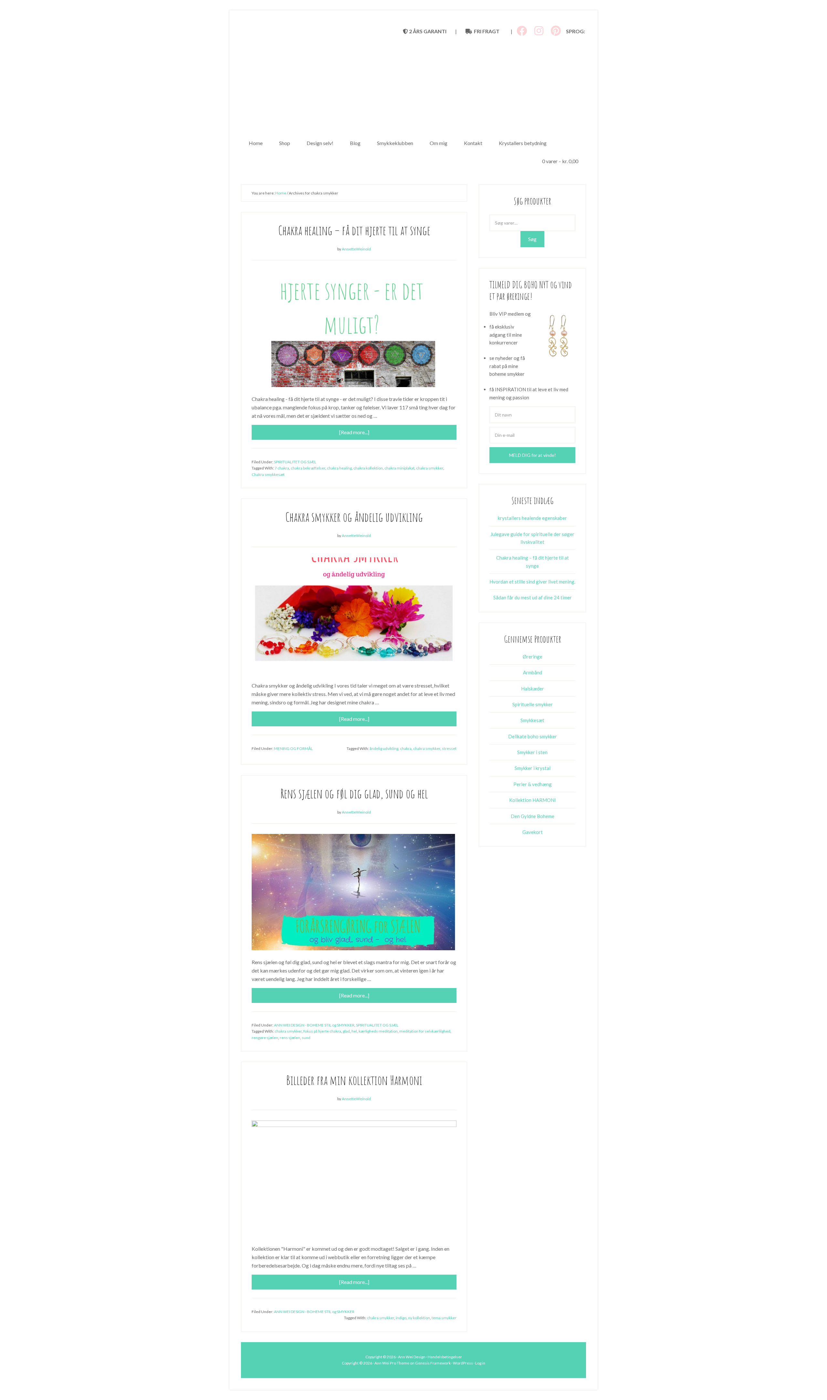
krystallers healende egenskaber (532, 518)
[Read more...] (354, 432)
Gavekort (532, 832)
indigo (401, 1317)
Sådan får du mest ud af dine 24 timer (532, 597)
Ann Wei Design (411, 1356)
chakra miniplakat (399, 468)
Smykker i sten (532, 752)
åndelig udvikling (384, 748)
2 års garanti (427, 31)
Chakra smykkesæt (268, 474)
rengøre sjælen (265, 1037)
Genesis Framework (433, 1363)
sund (306, 1037)
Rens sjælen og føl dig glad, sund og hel (354, 793)
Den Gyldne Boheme (532, 816)
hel (354, 1031)
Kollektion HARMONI (532, 800)
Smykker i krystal (532, 768)
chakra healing (339, 468)
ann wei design (413, 84)
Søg (532, 239)
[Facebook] (521, 31)
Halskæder (532, 688)
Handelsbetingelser (445, 1356)
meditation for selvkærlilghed (424, 1031)
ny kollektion (419, 1317)
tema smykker (444, 1317)
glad (346, 1031)
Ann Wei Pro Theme (391, 1363)
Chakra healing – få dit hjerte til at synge (354, 230)
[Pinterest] (556, 31)
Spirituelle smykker (532, 704)
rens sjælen (290, 1037)
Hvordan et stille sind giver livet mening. (532, 581)
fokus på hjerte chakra (322, 1031)
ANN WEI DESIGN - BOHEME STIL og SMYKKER (314, 1025)
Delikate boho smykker (532, 736)
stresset (449, 748)
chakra (406, 748)
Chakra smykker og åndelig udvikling (354, 517)
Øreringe (532, 656)
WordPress (463, 1363)
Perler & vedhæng (532, 784)
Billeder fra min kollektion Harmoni (354, 1080)
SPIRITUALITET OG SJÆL (295, 461)
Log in (480, 1363)
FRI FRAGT (485, 31)
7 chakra (282, 468)
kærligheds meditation (378, 1031)
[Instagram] (539, 31)
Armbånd (532, 672)
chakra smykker (429, 468)
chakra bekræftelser (308, 468)
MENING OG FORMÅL (293, 748)
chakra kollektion (368, 468)
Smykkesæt (532, 720)
